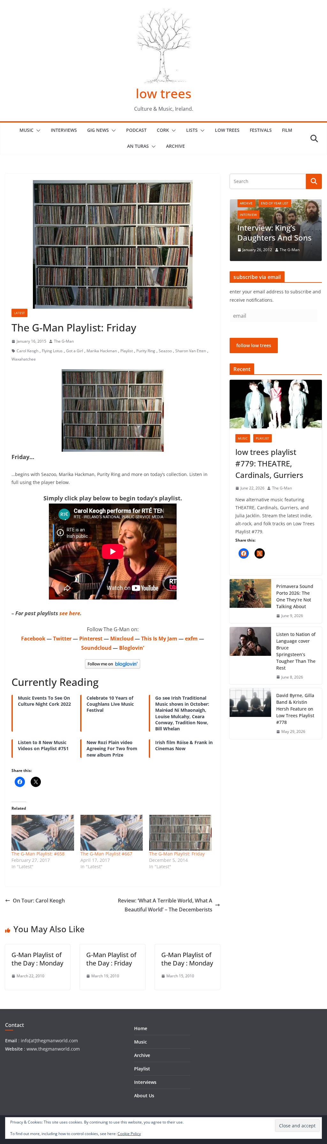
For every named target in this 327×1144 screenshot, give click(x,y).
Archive (175, 146)
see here (69, 613)
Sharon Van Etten (190, 351)
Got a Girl (74, 351)
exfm (191, 638)
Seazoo (165, 351)
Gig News (98, 130)
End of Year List (274, 203)
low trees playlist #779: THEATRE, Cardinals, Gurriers (269, 463)
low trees (163, 93)
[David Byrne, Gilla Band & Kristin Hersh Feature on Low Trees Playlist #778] (250, 713)
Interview (248, 214)
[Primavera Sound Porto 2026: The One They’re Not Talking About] (250, 601)
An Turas (138, 146)
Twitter (62, 638)
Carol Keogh (27, 351)
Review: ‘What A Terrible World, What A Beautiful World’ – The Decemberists (165, 905)
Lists (192, 130)
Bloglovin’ (131, 647)
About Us (144, 1095)
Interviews (64, 130)
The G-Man (64, 341)
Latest (19, 313)
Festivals (261, 130)
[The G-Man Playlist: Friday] (180, 833)
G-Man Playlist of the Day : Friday (111, 958)
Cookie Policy (129, 1133)
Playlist (126, 351)
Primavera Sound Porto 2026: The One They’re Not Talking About (294, 596)
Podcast (136, 130)
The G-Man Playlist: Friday (177, 854)
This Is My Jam (159, 638)
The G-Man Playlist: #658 (38, 854)
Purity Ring (145, 351)
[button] (37, 130)
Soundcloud (96, 647)
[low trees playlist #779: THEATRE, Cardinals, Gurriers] (276, 404)
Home (140, 1028)
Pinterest (91, 638)
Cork (163, 130)
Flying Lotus (52, 351)
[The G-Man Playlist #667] (111, 833)
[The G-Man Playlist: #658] (42, 833)
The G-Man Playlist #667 (106, 854)
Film (287, 130)
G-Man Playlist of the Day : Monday (37, 958)
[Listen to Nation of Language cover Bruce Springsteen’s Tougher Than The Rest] (250, 656)
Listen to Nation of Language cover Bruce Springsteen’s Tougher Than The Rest (296, 651)
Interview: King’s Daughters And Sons (274, 232)
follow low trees (253, 345)
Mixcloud (121, 638)
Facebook (33, 638)
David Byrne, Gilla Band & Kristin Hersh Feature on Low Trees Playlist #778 (295, 708)
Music (26, 130)
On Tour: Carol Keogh (39, 900)
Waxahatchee (23, 359)
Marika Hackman (102, 351)
